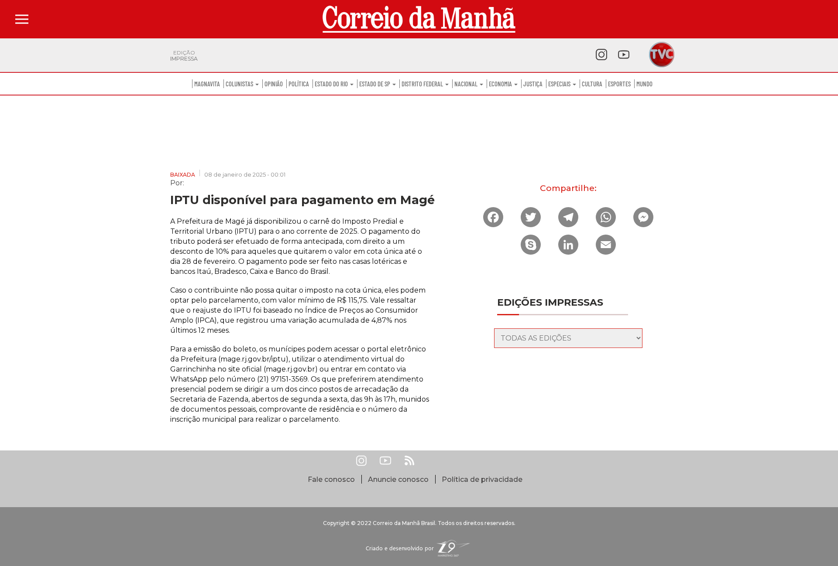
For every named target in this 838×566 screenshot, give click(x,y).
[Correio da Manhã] (419, 19)
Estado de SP (375, 84)
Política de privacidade (482, 479)
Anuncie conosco (398, 479)
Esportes (619, 84)
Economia (501, 84)
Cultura (592, 84)
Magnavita (207, 84)
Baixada (182, 174)
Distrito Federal (423, 84)
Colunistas (240, 84)
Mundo (644, 84)
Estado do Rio (332, 84)
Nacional (466, 84)
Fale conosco (331, 479)
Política (298, 84)
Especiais (560, 84)
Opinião (273, 84)
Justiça (533, 84)
